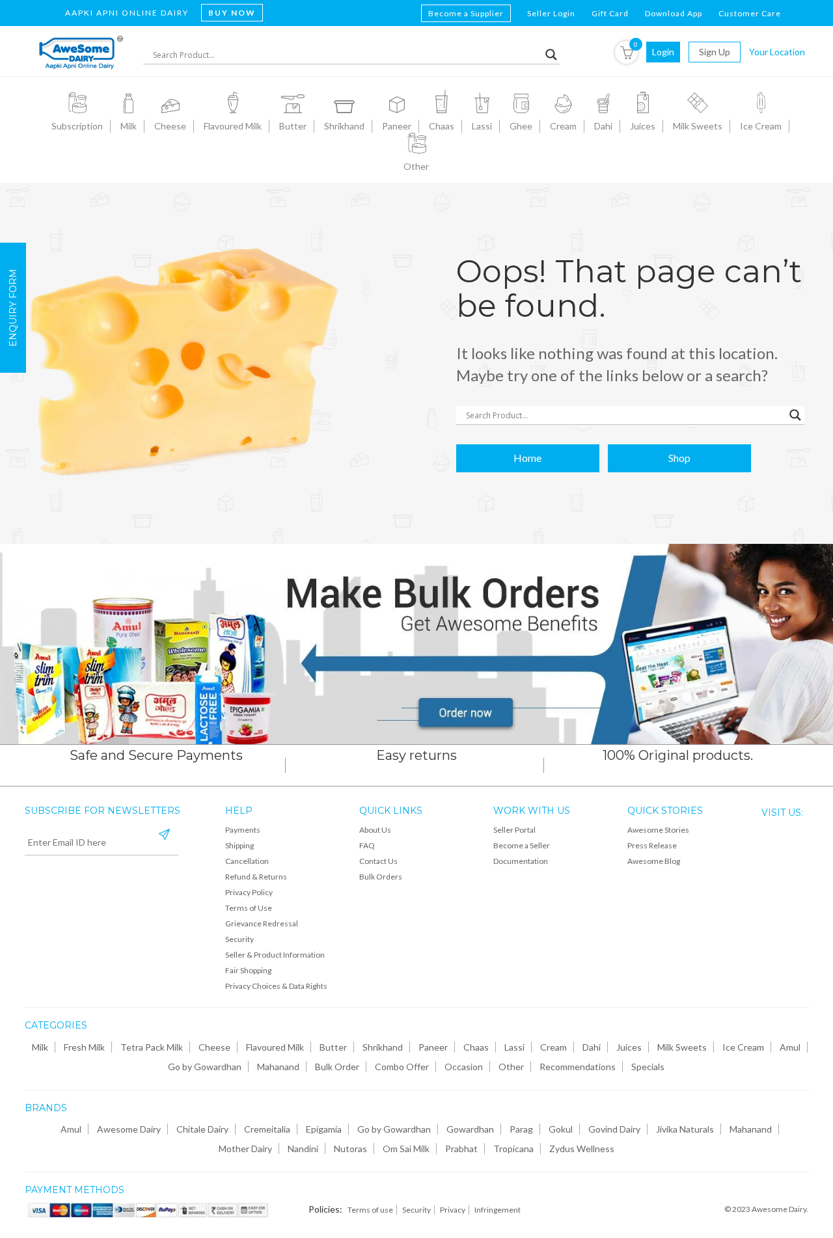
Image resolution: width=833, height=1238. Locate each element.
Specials (647, 1066)
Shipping (239, 845)
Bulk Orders (380, 876)
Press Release (652, 845)
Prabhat (461, 1148)
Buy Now (232, 13)
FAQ (367, 845)
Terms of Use (248, 908)
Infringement (497, 1210)
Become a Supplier (466, 13)
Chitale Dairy (202, 1129)
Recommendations (577, 1066)
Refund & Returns (256, 876)
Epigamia (324, 1129)
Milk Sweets (682, 1047)
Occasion (463, 1066)
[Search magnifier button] (551, 55)
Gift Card (610, 13)
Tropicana (513, 1148)
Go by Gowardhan (204, 1066)
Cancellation (247, 861)
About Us (375, 830)
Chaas (476, 1047)
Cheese (214, 1047)
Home (527, 457)
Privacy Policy (249, 892)
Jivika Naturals (685, 1129)
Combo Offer (402, 1066)
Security (239, 939)
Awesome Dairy (129, 1129)
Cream (553, 1047)
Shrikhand (382, 1047)
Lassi (514, 1047)
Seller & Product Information (275, 955)
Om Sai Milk (406, 1148)
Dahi (591, 1047)
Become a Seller (521, 845)
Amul (790, 1047)
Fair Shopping (248, 970)
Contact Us (378, 861)
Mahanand (278, 1066)
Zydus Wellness (581, 1148)
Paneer (433, 1047)
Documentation (520, 861)
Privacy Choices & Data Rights (276, 986)
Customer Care (749, 13)
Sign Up (714, 51)
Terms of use (370, 1210)
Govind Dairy (614, 1129)
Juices (629, 1047)
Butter (333, 1047)
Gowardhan (470, 1129)
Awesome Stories (658, 830)
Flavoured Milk (275, 1047)
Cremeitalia (267, 1129)
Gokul (561, 1129)
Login (663, 51)
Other (511, 1066)
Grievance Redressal (261, 923)
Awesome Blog (653, 861)
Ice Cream (743, 1047)
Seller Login (551, 13)
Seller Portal (514, 830)
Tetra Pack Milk (151, 1047)
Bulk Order (337, 1066)
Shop (679, 457)
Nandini (303, 1148)
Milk (40, 1047)
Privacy (452, 1210)
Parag (521, 1129)
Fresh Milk (84, 1047)
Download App (673, 13)
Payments (242, 830)
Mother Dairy (245, 1148)
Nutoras (350, 1148)
